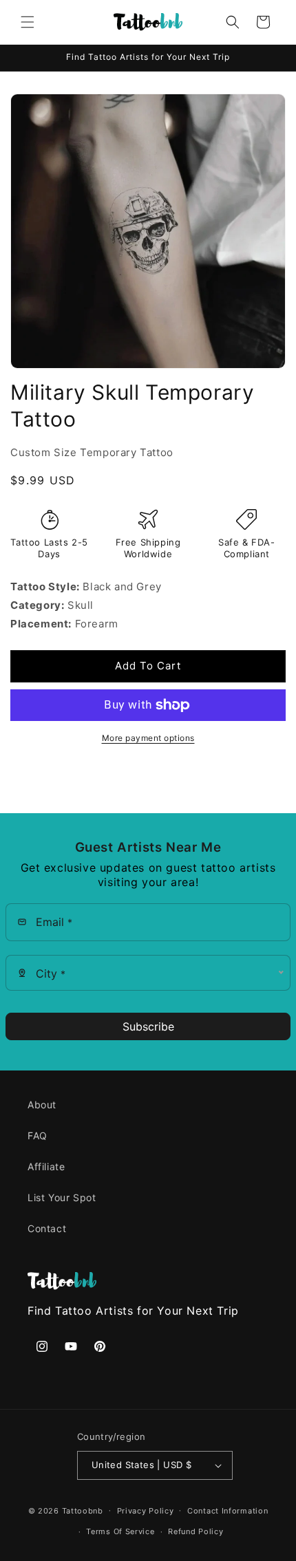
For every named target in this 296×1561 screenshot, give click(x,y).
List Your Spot (62, 1197)
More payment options (148, 738)
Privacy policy (145, 1511)
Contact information (227, 1511)
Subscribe (148, 1026)
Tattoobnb (82, 1510)
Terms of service (120, 1531)
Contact (47, 1228)
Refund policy (195, 1531)
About (42, 1104)
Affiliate (46, 1166)
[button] (27, 22)
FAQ (37, 1135)
